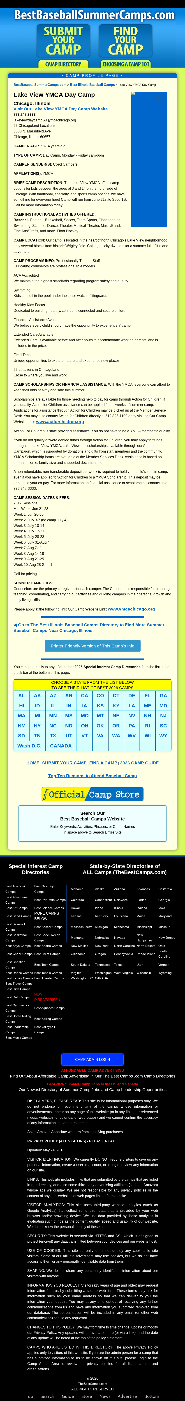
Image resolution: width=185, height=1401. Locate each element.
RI (147, 726)
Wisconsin (143, 973)
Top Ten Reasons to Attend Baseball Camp (92, 775)
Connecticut (103, 900)
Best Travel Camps (18, 983)
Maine (140, 916)
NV (131, 715)
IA (84, 705)
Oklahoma (78, 954)
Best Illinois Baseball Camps (92, 85)
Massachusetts (81, 927)
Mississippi (144, 927)
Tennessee (103, 964)
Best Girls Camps (17, 989)
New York (102, 946)
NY (37, 726)
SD (21, 735)
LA (132, 705)
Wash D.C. (29, 746)
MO (85, 715)
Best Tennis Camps (48, 973)
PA (132, 726)
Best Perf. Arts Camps (50, 900)
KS (100, 705)
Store (90, 1396)
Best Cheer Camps (18, 954)
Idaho (99, 908)
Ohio (161, 946)
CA (84, 695)
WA (116, 735)
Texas (118, 964)
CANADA (61, 746)
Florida (141, 900)
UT (69, 735)
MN (53, 715)
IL (53, 705)
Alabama (77, 889)
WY (163, 735)
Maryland (165, 916)
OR (116, 726)
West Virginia (123, 973)
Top (33, 1396)
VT (84, 735)
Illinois (118, 908)
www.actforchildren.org (60, 421)
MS (69, 715)
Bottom (151, 1396)
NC (53, 726)
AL (21, 695)
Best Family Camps (19, 978)
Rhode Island (145, 954)
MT (100, 715)
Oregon (100, 954)
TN (37, 735)
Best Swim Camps (47, 954)
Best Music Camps (18, 1037)
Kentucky (101, 916)
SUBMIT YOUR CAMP (64, 763)
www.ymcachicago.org (131, 609)
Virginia (76, 973)
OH (84, 726)
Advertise (131, 1396)
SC (163, 726)
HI (21, 705)
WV (132, 735)
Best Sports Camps (48, 946)
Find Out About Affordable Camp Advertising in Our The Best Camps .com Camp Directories (92, 1073)
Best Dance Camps (19, 973)
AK (37, 695)
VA (100, 735)
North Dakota (145, 946)
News (105, 1396)
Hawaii (75, 908)
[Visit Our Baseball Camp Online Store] (149, 93)
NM (21, 726)
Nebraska (102, 937)
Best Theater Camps (49, 978)
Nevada (119, 937)
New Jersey (166, 937)
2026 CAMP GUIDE (139, 763)
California (165, 889)
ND (68, 726)
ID (37, 705)
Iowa (161, 908)
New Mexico (79, 946)
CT (116, 695)
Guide (71, 1396)
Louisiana (121, 916)
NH (147, 715)
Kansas (76, 916)
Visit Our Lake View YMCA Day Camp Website (61, 109)
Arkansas (143, 889)
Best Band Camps (18, 916)
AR (68, 695)
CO (100, 695)
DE (131, 695)
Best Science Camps (49, 908)
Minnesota (121, 927)
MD (163, 705)
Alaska (99, 889)
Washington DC (82, 978)
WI (148, 735)
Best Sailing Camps (48, 1019)
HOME (32, 763)
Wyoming (165, 973)
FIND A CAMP (103, 763)
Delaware (121, 900)
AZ (53, 695)
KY (116, 705)
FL (147, 695)
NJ (163, 715)
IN (68, 705)
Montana (77, 937)
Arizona (119, 889)
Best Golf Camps (17, 997)
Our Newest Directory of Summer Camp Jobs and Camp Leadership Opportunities (92, 1087)
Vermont (164, 964)
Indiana (141, 908)
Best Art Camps (16, 908)
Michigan (101, 927)
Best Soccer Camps (48, 927)
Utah (139, 964)
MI (37, 715)
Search (51, 1396)
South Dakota (80, 964)
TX (53, 735)
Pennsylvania (123, 954)
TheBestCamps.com (92, 1383)
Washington (103, 973)
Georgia (164, 900)
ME (147, 705)
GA (163, 695)
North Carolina (124, 946)
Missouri (164, 927)
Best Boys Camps (18, 946)
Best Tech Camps (46, 964)
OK (100, 726)
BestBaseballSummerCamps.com (40, 85)
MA (21, 715)
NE (116, 715)
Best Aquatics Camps (49, 1008)
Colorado (77, 900)
